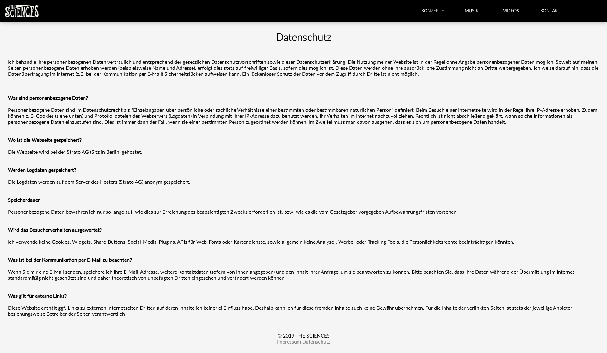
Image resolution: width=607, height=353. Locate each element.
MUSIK (472, 11)
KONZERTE (432, 11)
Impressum (289, 341)
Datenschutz (316, 341)
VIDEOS (511, 11)
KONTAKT (550, 11)
